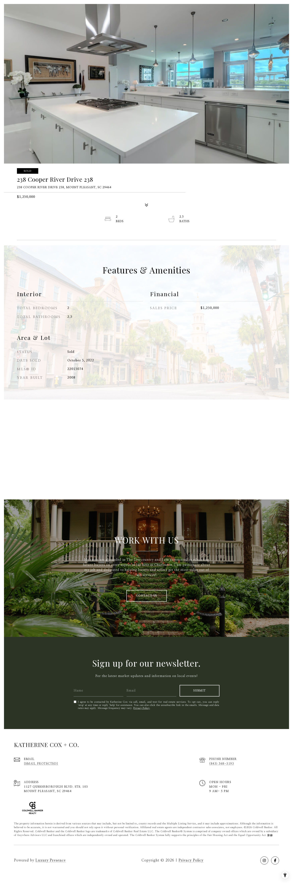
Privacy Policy (141, 708)
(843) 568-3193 (221, 763)
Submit (199, 690)
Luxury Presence (50, 860)
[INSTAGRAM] (264, 860)
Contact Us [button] (146, 595)
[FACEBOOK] (275, 860)
